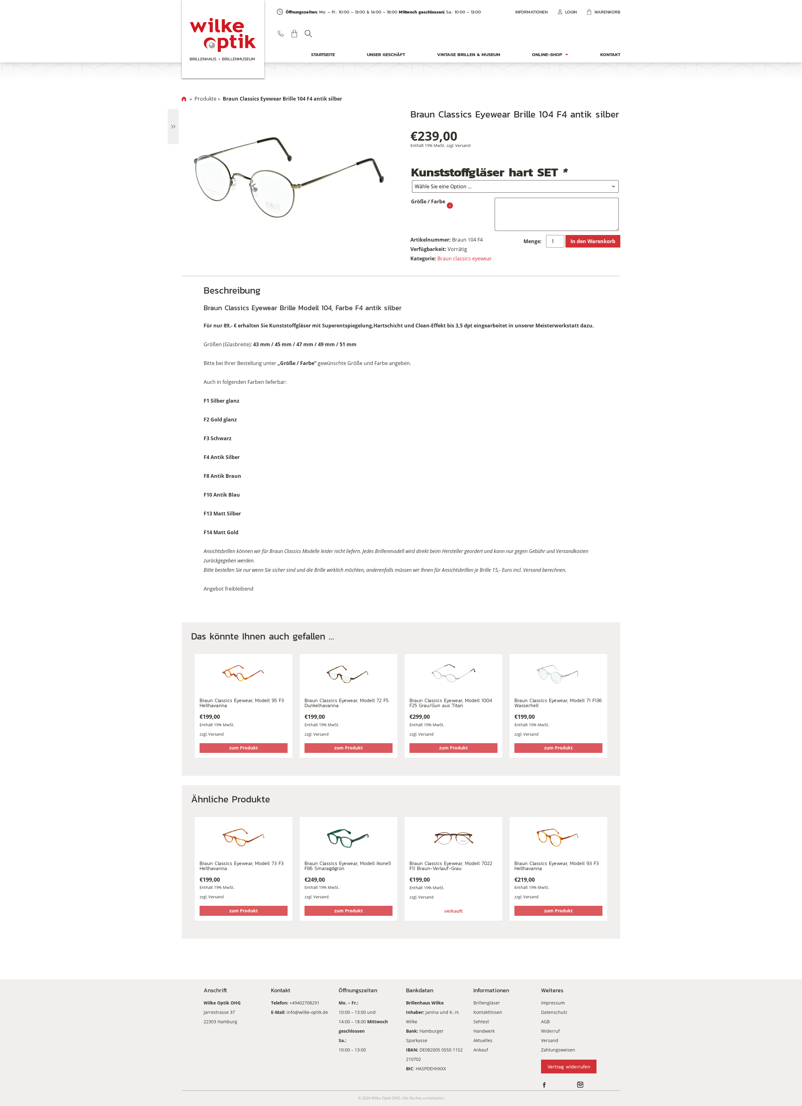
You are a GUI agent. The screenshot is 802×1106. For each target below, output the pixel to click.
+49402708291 (304, 1003)
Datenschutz (554, 1012)
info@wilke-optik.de (307, 1012)
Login (571, 12)
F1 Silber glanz (221, 400)
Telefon (280, 33)
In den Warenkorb (592, 241)
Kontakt (610, 54)
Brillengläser (486, 1003)
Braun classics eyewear (464, 258)
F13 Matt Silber (222, 513)
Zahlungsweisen (558, 1050)
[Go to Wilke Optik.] (184, 98)
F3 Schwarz (218, 438)
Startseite (323, 54)
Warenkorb (607, 12)
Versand (463, 145)
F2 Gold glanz (220, 419)
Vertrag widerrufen (568, 1066)
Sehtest (481, 1022)
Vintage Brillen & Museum (468, 54)
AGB (545, 1022)
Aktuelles (482, 1040)
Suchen (308, 33)
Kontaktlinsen (487, 1012)
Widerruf (550, 1031)
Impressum (553, 1003)
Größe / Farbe (428, 201)
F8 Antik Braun (222, 475)
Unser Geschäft (386, 54)
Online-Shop (547, 54)
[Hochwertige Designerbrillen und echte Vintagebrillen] (223, 39)
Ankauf (480, 1050)
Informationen (531, 12)
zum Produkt (243, 748)
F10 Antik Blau (222, 494)
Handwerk (484, 1031)
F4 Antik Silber (222, 457)
